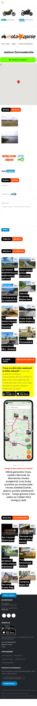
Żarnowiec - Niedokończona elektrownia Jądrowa (9, 274)
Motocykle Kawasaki (7, 662)
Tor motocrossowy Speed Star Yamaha (9, 322)
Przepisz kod (5, 194)
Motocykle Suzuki (20, 659)
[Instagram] (14, 615)
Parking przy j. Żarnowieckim (9, 299)
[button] (4, 431)
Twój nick (4, 185)
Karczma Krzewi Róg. (7, 586)
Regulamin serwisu (7, 644)
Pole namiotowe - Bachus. (25, 562)
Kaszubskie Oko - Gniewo (8, 347)
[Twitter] (9, 615)
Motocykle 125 (18, 655)
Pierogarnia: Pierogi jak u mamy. (26, 539)
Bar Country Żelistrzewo (8, 539)
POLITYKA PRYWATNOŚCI (9, 642)
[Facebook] (4, 615)
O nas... (4, 647)
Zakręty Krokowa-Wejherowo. (25, 296)
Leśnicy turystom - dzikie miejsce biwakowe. (8, 562)
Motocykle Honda (7, 655)
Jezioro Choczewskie (25, 340)
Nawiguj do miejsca (19, 60)
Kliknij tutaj (5, 609)
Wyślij (5, 230)
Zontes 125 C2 (10, 20)
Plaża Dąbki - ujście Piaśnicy (26, 320)
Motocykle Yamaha (7, 659)
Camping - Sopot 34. (24, 583)
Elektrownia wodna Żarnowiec (26, 273)
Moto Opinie (5, 44)
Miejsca (14, 44)
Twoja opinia (5, 203)
